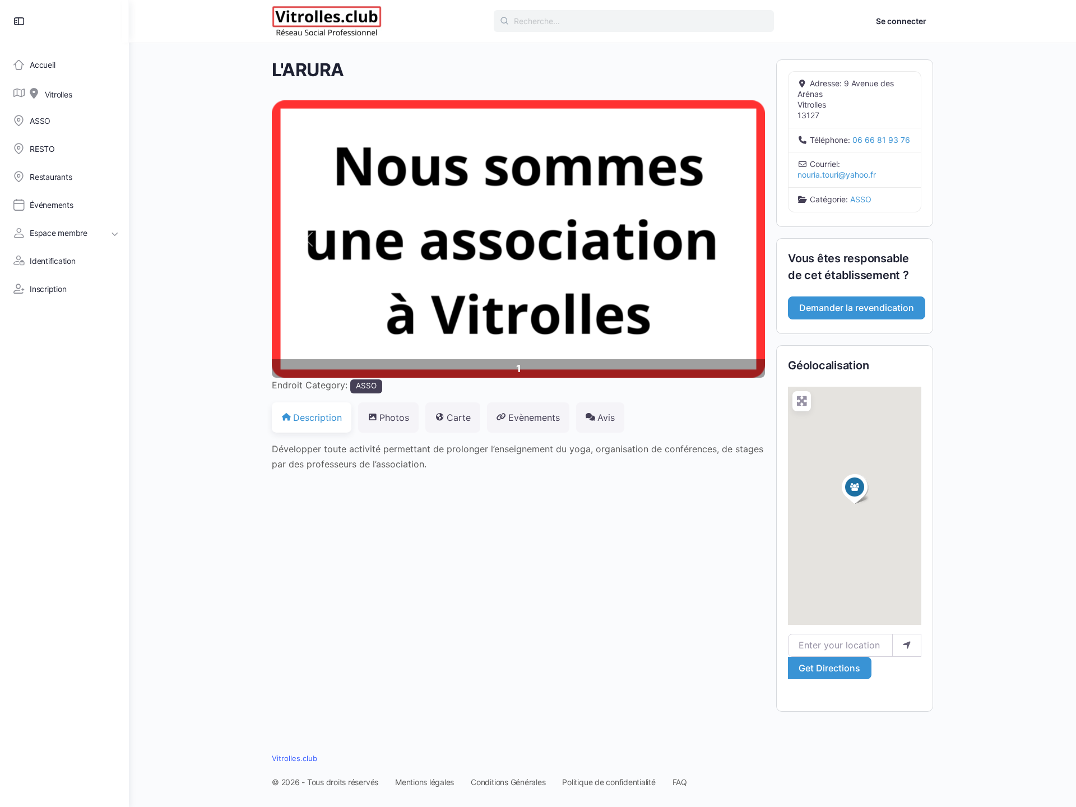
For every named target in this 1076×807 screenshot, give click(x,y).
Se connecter (901, 21)
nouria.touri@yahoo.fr (836, 174)
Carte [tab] (459, 417)
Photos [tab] (394, 417)
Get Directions (829, 668)
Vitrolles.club (294, 758)
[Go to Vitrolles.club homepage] (327, 20)
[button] (309, 239)
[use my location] (906, 645)
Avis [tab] (606, 417)
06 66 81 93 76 (881, 140)
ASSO (366, 385)
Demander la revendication (856, 307)
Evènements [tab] (534, 417)
